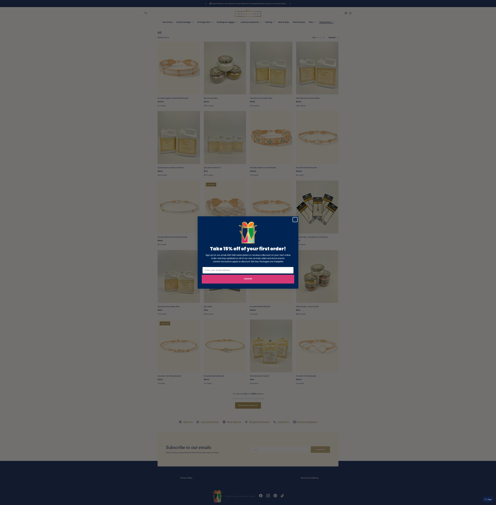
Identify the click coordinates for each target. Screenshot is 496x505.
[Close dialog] (295, 219)
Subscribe (248, 279)
